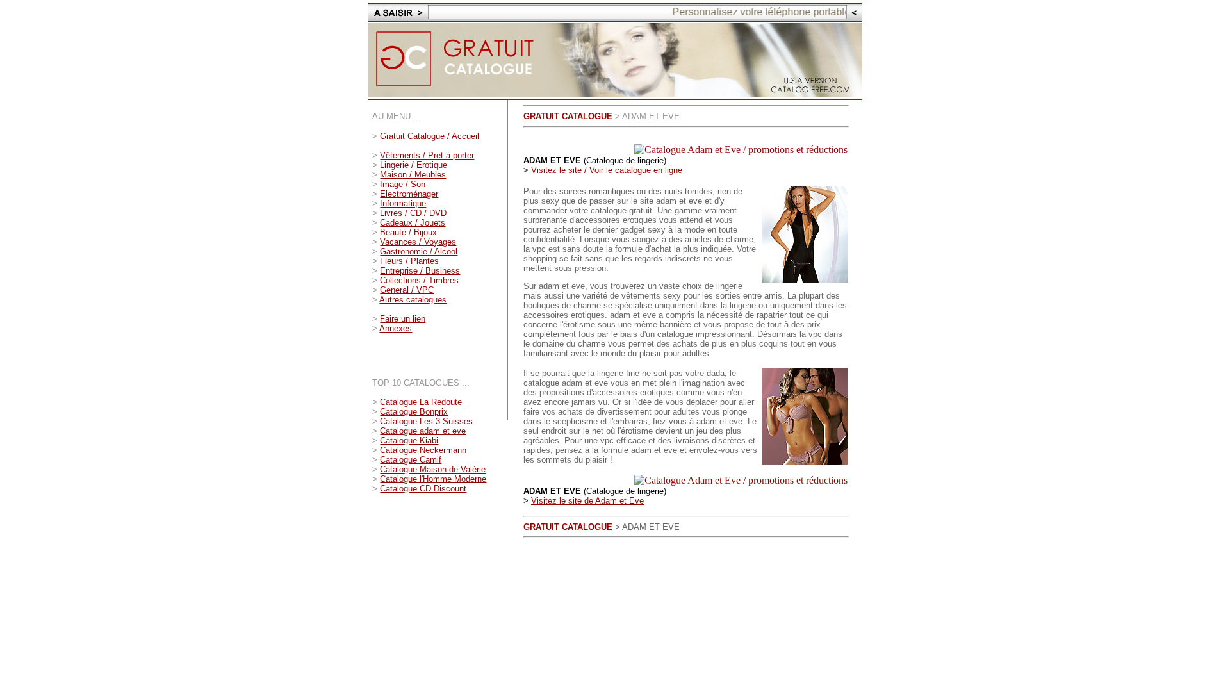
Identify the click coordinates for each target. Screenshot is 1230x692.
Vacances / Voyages (418, 242)
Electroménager (409, 194)
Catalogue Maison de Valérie (433, 469)
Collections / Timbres (419, 280)
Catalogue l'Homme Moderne (433, 479)
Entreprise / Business (420, 271)
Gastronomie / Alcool (418, 251)
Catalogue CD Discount (423, 488)
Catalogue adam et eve (423, 431)
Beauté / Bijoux (408, 232)
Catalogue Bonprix (414, 411)
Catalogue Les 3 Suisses (426, 421)
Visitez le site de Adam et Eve (587, 501)
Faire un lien (402, 319)
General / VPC (407, 290)
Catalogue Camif (410, 460)
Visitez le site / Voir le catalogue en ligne (606, 170)
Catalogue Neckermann (423, 450)
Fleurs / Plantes (409, 261)
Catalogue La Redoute (421, 402)
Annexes (395, 328)
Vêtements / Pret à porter (427, 155)
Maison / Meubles (413, 174)
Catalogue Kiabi (409, 440)
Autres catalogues (413, 299)
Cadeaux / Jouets (412, 222)
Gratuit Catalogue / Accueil (429, 136)
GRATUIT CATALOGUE (567, 116)
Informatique (403, 203)
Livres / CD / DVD (413, 213)
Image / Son (402, 184)
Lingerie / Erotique (413, 165)
